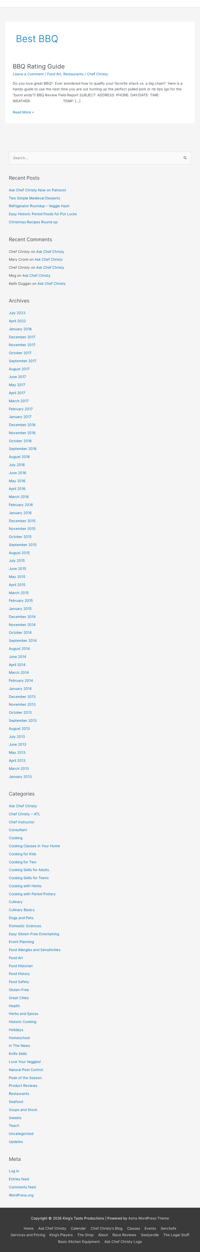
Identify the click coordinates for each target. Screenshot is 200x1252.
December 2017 (22, 337)
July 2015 (17, 560)
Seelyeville (150, 1235)
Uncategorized (21, 1134)
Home (29, 1228)
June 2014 (17, 657)
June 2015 (17, 569)
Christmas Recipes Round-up (33, 222)
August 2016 (19, 457)
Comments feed (22, 1187)
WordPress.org (21, 1195)
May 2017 (17, 385)
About (103, 1235)
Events (150, 1228)
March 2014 (19, 672)
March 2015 (19, 593)
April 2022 (17, 321)
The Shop (85, 1235)
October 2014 (20, 632)
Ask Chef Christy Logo (123, 1242)
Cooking (15, 838)
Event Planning (21, 942)
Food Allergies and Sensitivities (34, 950)
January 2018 (20, 329)
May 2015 (17, 577)
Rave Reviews (124, 1235)
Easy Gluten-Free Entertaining (34, 934)
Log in (14, 1171)
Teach (14, 1125)
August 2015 (19, 553)
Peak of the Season (25, 1078)
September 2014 (23, 640)
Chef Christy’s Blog (106, 1228)
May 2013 (17, 752)
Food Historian (21, 966)
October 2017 (20, 353)
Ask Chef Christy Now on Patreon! (37, 190)
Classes (133, 1228)
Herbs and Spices (23, 1014)
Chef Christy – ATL (24, 814)
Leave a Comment (28, 74)
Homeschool (19, 1038)
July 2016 (17, 465)
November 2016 (22, 433)
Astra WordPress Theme (148, 1218)
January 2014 (20, 688)
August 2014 (19, 649)
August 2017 (19, 369)
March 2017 (19, 401)
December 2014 (22, 617)
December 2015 (22, 521)
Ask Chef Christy (50, 252)
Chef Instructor (21, 822)
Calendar (78, 1228)
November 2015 (22, 529)
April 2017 (17, 393)
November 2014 (22, 625)
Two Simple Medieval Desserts (34, 198)
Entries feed (19, 1179)
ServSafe (168, 1228)
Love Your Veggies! (25, 1062)
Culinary (16, 902)
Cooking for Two (22, 862)
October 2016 (20, 441)
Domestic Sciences (25, 926)
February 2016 (21, 505)
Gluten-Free (19, 990)
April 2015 (17, 585)
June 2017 (17, 377)
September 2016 (23, 449)
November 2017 (22, 345)
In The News (19, 1046)
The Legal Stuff (176, 1235)
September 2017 (22, 361)
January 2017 (20, 417)
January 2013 (20, 777)
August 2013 (19, 728)
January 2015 (20, 609)
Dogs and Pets (21, 918)
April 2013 (17, 760)
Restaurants (73, 74)
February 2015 (21, 600)
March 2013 (19, 768)
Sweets (15, 1118)
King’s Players (61, 1235)
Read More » (23, 111)
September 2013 (23, 720)
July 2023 (17, 313)
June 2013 (17, 744)
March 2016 (19, 497)
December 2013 (22, 697)
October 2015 (20, 537)
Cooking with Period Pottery (32, 894)
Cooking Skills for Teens (29, 878)
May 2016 (17, 481)
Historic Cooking (22, 1022)
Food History (19, 974)
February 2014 (21, 680)
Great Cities (19, 998)
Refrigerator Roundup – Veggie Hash (39, 206)
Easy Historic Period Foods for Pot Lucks (43, 214)
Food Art (54, 74)
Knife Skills (18, 1054)
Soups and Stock (23, 1110)
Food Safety (19, 982)
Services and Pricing (28, 1235)
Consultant (18, 830)
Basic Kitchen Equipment (79, 1242)
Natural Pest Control (26, 1070)
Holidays (16, 1030)
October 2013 (20, 712)
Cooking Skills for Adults (29, 870)
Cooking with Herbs (25, 886)
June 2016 (17, 473)
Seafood (16, 1102)
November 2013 (22, 704)
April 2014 (17, 665)
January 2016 (20, 513)
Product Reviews (23, 1085)
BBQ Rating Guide (39, 66)
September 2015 (22, 545)
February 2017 (21, 409)
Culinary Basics (22, 910)
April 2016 (17, 489)
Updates (16, 1142)
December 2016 (22, 425)
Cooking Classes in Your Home (34, 846)
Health (14, 1006)
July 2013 (17, 737)
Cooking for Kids (22, 854)
